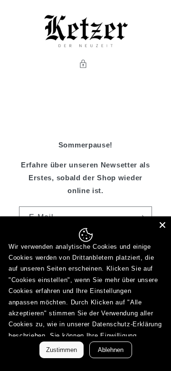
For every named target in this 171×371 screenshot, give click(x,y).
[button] (85, 63)
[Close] (162, 225)
